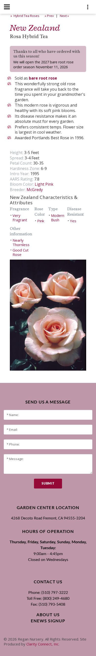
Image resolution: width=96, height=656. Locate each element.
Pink (40, 220)
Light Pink (44, 184)
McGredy (35, 189)
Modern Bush (57, 217)
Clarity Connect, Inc (42, 644)
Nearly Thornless (21, 242)
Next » (65, 16)
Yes (73, 220)
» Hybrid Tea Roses (24, 16)
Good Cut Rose (21, 252)
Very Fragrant (20, 217)
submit (48, 483)
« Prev (49, 16)
